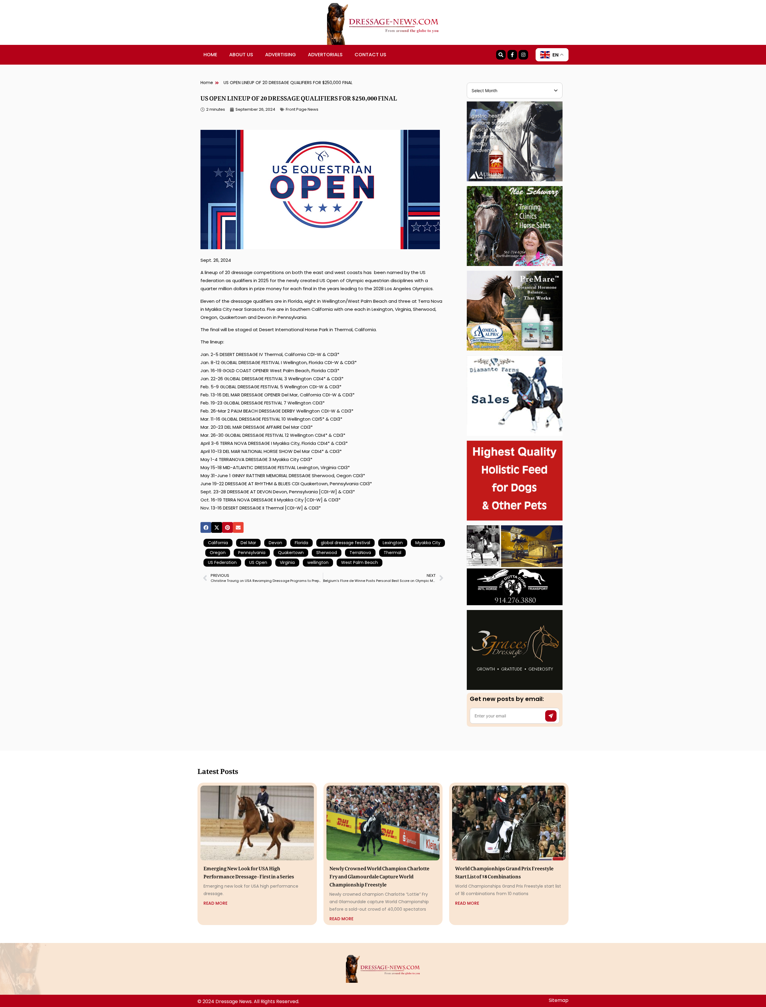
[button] (205, 527)
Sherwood (326, 553)
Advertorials (325, 54)
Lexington (393, 543)
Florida (301, 543)
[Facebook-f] (512, 55)
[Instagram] (523, 55)
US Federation (222, 562)
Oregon (218, 553)
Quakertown (291, 553)
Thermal (392, 553)
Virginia (287, 562)
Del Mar (248, 543)
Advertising (280, 54)
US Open (258, 562)
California (218, 543)
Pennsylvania (251, 553)
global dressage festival (345, 543)
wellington (318, 562)
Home (210, 54)
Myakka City (427, 543)
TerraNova (360, 553)
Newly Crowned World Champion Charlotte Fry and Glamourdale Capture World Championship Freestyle (379, 875)
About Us (241, 54)
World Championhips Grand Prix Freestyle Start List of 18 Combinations (504, 871)
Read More (215, 903)
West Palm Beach (359, 562)
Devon (275, 543)
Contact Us (370, 54)
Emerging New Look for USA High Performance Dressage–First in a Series (248, 871)
